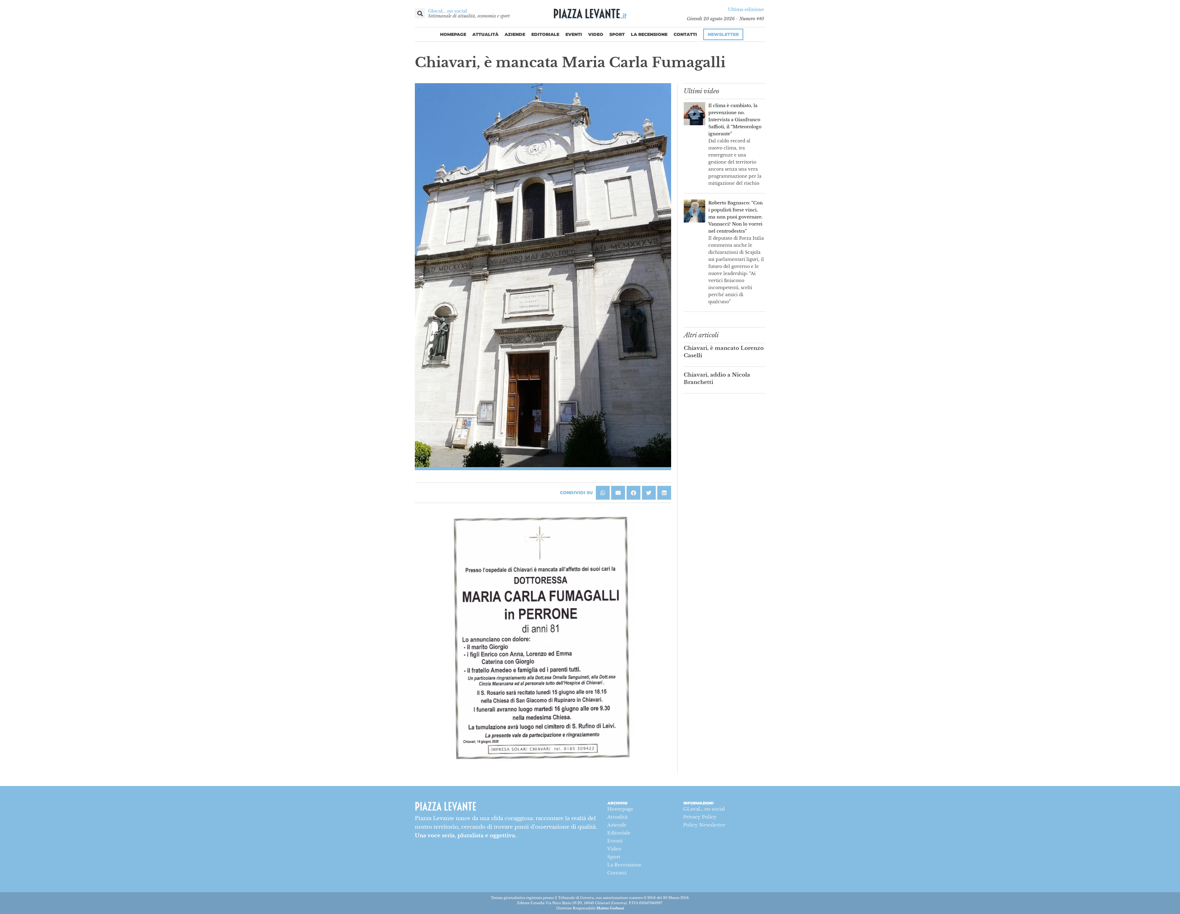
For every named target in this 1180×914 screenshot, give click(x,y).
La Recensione (649, 34)
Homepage (453, 34)
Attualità (485, 34)
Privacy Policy (700, 817)
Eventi (573, 34)
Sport (617, 34)
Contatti (685, 34)
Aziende (515, 34)
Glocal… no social (447, 11)
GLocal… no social (704, 809)
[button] (420, 13)
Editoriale (545, 34)
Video (595, 34)
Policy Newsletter (704, 825)
